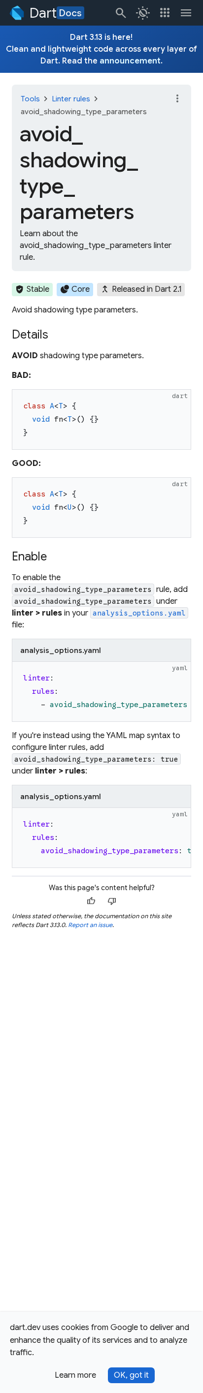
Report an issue (90, 925)
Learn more (75, 1375)
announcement (130, 61)
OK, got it (131, 1375)
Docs (70, 13)
